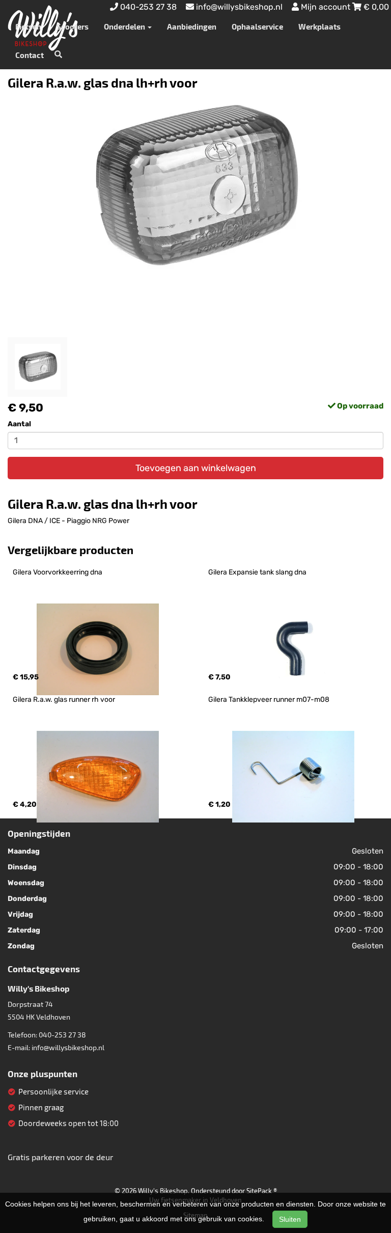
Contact (29, 55)
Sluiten (290, 1219)
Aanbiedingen (191, 26)
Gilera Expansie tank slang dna (257, 572)
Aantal (19, 424)
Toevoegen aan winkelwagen (195, 468)
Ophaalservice (257, 26)
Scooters (73, 26)
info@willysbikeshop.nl (68, 1047)
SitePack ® (261, 1191)
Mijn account (325, 7)
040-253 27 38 (62, 1034)
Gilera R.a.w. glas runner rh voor (64, 699)
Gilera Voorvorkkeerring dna (57, 572)
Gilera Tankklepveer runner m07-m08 (268, 699)
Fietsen (28, 26)
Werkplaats (319, 26)
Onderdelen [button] (125, 26)
